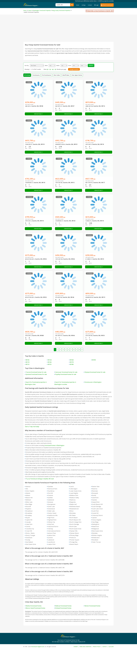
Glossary (111, 646)
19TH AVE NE (58, 182)
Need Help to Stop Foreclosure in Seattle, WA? (100, 11)
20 (47, 69)
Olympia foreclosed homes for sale (95, 372)
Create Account (107, 5)
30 (50, 69)
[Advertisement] (68, 30)
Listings (83, 5)
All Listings (27, 75)
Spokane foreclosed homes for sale (36, 374)
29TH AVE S (28, 335)
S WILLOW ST (28, 144)
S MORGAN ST (29, 182)
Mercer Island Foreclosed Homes (35, 608)
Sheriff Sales (65, 75)
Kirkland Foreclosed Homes (63, 608)
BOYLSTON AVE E (29, 259)
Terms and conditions (85, 646)
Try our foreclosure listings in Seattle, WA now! (40, 479)
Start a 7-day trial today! (32, 426)
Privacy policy (97, 646)
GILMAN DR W (89, 297)
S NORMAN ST (59, 221)
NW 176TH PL (89, 182)
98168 (71, 360)
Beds (46, 65)
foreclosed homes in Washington (54, 445)
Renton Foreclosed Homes (92, 606)
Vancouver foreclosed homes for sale (66, 372)
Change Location (74, 69)
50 (55, 69)
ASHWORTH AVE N (60, 144)
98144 (49, 360)
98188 (71, 364)
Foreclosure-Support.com (37, 646)
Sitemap (76, 646)
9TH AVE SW (58, 297)
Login (97, 5)
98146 (49, 362)
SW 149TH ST (59, 335)
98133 (27, 364)
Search (91, 65)
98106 (27, 360)
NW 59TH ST (58, 106)
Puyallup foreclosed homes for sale (65, 374)
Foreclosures (36, 75)
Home (77, 5)
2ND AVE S (28, 106)
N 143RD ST (88, 259)
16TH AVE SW (59, 259)
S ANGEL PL (88, 221)
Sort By (27, 65)
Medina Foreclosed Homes (33, 606)
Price (69, 65)
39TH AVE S (28, 221)
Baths (58, 65)
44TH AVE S (88, 144)
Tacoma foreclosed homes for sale (36, 372)
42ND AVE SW (89, 106)
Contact (90, 5)
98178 (71, 362)
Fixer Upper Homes (77, 75)
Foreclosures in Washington (93, 382)
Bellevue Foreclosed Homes (63, 606)
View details (38, 114)
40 (53, 69)
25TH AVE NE (89, 335)
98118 (27, 362)
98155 (49, 364)
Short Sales (57, 75)
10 (79, 349)
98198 (94, 360)
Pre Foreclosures (46, 75)
